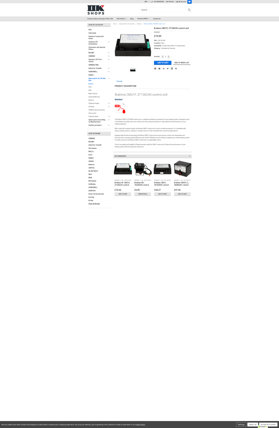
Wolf (90, 174)
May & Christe (92, 94)
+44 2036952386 (158, 2)
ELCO (90, 155)
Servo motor (92, 113)
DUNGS (91, 75)
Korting (91, 197)
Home (115, 24)
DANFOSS (92, 191)
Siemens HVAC (142, 19)
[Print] (163, 68)
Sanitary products (95, 125)
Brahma (90, 84)
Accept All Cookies (268, 424)
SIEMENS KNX (93, 65)
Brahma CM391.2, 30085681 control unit (181, 184)
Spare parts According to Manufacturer (96, 121)
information (121, 19)
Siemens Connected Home (96, 37)
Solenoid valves (93, 116)
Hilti (90, 30)
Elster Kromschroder (96, 194)
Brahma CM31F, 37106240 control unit (154, 24)
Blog (132, 19)
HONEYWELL (92, 72)
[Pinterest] (176, 68)
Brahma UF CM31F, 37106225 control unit (122, 184)
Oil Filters (91, 107)
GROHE (91, 161)
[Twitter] (168, 68)
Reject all (252, 424)
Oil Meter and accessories (96, 110)
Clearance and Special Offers (96, 48)
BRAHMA (117, 180)
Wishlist (171, 2)
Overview (119, 81)
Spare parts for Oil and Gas (96, 79)
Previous (188, 156)
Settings (241, 424)
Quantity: (157, 56)
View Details (142, 194)
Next (190, 156)
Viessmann (92, 148)
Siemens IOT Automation (93, 43)
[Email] (159, 68)
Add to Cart (123, 194)
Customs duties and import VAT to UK (100, 19)
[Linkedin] (172, 68)
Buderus (91, 165)
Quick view (122, 177)
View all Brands (94, 204)
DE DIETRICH (93, 171)
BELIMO (91, 53)
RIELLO (91, 151)
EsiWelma (92, 184)
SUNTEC (91, 168)
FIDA (89, 90)
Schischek (92, 33)
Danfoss (91, 100)
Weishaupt (92, 181)
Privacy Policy (140, 425)
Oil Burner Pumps (93, 103)
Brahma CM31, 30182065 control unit (161, 184)
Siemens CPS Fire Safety (95, 60)
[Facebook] (155, 68)
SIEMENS (91, 56)
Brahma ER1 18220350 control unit (141, 184)
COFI (90, 87)
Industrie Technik (94, 68)
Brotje (90, 200)
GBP (146, 2)
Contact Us (157, 19)
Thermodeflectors (94, 97)
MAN (90, 178)
